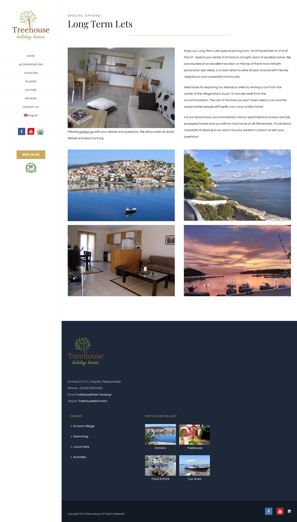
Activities (79, 457)
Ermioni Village (83, 426)
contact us (86, 131)
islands (229, 87)
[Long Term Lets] (121, 50)
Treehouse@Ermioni (92, 401)
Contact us (263, 130)
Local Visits (81, 446)
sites (242, 87)
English (33, 115)
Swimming (80, 436)
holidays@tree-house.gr (94, 394)
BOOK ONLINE (30, 154)
